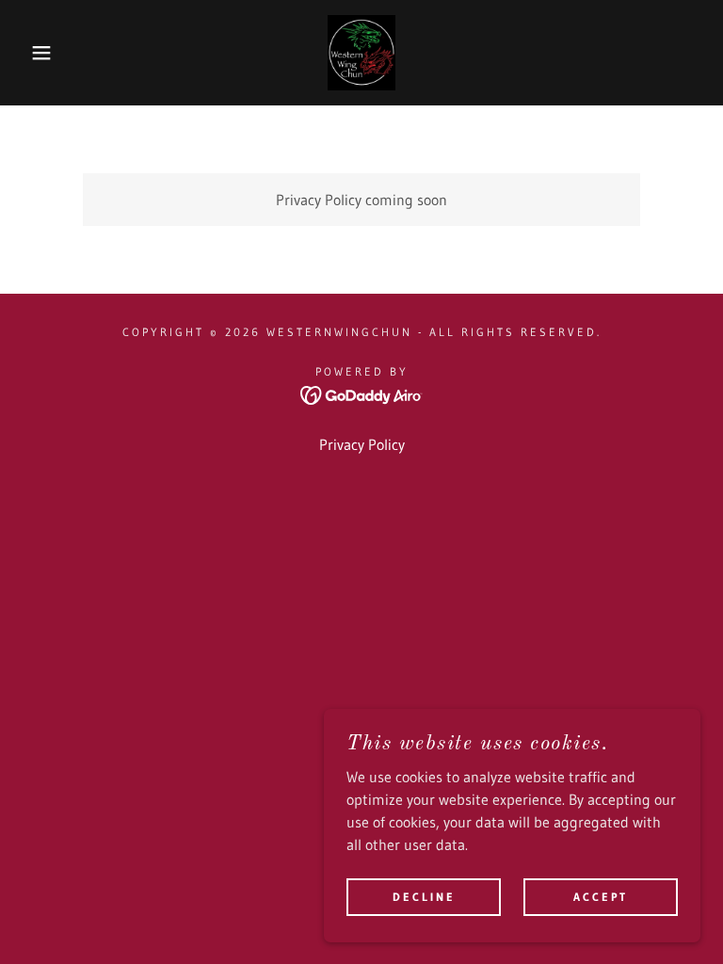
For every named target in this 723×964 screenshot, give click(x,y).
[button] (36, 53)
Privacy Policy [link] (362, 444)
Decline (424, 897)
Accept (600, 897)
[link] (361, 52)
